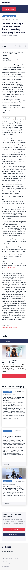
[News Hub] (6, 2)
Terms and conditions (6, 564)
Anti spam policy (5, 566)
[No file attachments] (15, 46)
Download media (14, 376)
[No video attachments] (25, 46)
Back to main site (8, 551)
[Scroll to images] (10, 46)
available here (11, 267)
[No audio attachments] (20, 46)
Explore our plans (13, 534)
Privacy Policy (5, 561)
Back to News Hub (9, 9)
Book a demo (13, 529)
